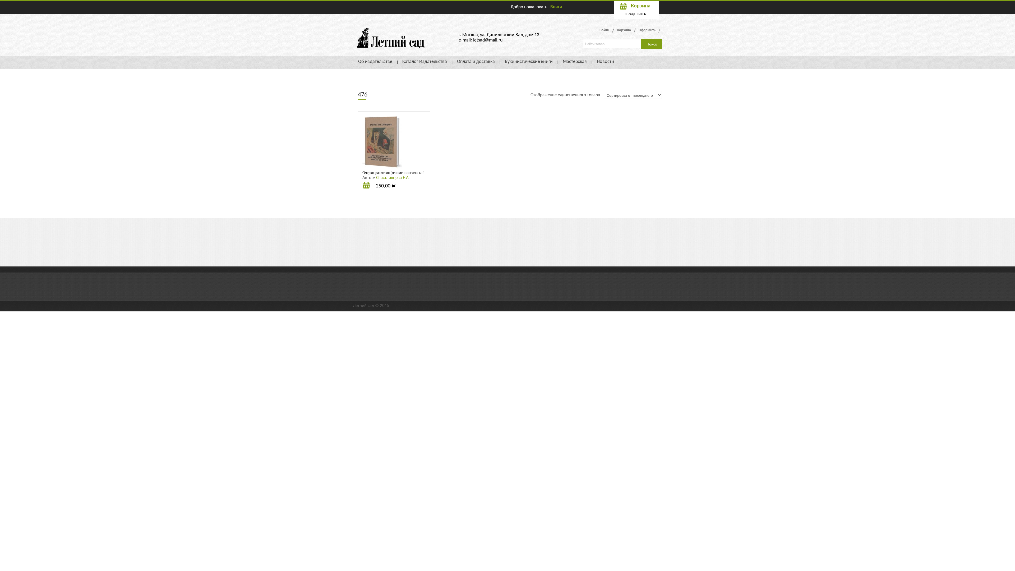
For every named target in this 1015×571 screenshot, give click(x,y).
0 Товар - (635, 14)
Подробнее (366, 186)
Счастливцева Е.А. (393, 178)
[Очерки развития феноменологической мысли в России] (382, 142)
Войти (556, 7)
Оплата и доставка (476, 61)
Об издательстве (375, 61)
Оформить (647, 30)
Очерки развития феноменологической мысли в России (406, 173)
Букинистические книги (529, 61)
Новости (605, 61)
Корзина (624, 30)
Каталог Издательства (424, 61)
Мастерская (575, 61)
